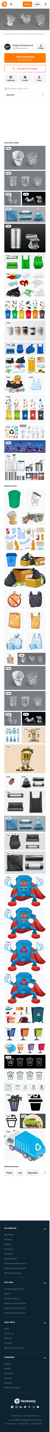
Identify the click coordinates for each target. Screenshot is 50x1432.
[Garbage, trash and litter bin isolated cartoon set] (24, 1231)
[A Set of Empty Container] (24, 535)
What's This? (22, 88)
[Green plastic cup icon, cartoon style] (14, 567)
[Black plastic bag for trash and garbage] (24, 1078)
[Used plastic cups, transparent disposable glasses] (18, 827)
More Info (10, 94)
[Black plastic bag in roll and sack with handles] (24, 1018)
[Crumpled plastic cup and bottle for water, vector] (12, 198)
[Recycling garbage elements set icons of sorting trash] (11, 484)
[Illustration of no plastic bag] (14, 704)
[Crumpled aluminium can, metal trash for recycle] (24, 252)
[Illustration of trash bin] (31, 806)
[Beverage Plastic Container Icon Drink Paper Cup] (11, 648)
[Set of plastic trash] (24, 299)
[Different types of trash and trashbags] (15, 379)
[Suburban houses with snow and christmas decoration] (24, 514)
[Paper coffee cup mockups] (24, 344)
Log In (37, 4)
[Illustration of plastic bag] (14, 725)
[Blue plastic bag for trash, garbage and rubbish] (24, 229)
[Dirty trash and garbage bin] (13, 397)
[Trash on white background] (15, 416)
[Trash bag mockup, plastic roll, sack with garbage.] (24, 276)
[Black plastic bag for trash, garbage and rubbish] (17, 997)
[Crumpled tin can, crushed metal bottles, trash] (16, 213)
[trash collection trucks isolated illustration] (17, 1379)
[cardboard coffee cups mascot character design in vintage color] (16, 935)
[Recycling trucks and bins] (10, 1264)
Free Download (25, 58)
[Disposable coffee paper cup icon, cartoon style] (33, 585)
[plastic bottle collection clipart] (12, 918)
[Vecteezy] (4, 4)
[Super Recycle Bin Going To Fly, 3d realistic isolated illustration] (24, 1106)
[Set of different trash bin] (24, 323)
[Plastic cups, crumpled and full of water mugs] (24, 180)
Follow (41, 48)
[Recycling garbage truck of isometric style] (24, 1403)
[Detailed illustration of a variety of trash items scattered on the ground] (16, 607)
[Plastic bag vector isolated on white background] (13, 436)
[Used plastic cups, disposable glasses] (24, 157)
